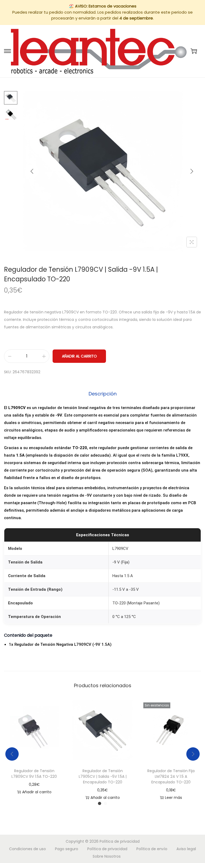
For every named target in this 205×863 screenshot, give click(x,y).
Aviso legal (186, 849)
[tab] (103, 394)
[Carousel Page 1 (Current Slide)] (99, 803)
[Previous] (32, 171)
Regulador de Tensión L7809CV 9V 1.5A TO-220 (34, 773)
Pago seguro (66, 849)
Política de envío (151, 849)
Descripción (103, 393)
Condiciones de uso (27, 849)
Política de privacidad (120, 841)
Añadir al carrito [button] (37, 792)
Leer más (173, 797)
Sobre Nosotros (107, 856)
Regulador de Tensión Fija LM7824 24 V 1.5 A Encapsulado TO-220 (171, 776)
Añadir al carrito (79, 356)
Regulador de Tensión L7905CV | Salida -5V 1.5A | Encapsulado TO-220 (103, 776)
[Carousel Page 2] (105, 803)
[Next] (191, 171)
